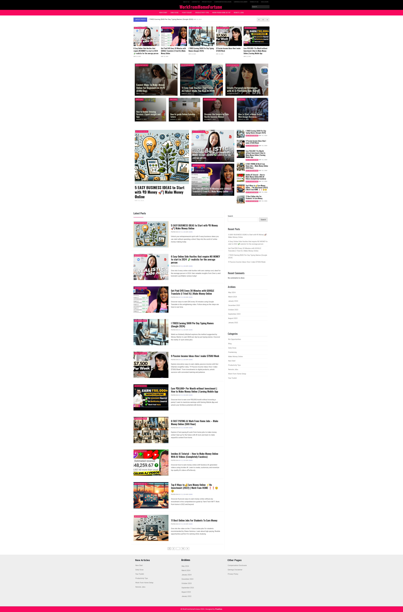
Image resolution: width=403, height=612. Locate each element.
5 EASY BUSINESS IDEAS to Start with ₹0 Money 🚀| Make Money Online (194, 226)
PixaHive (218, 609)
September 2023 (234, 314)
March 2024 (232, 297)
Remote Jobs (239, 12)
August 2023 (232, 318)
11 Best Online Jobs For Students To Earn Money (194, 520)
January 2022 (233, 323)
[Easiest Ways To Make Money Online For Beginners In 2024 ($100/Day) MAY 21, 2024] (156, 80)
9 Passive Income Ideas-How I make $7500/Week (171, 19)
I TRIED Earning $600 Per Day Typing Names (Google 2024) (192, 324)
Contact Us (196, 2)
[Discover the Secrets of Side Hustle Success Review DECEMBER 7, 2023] (218, 109)
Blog (230, 344)
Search (230, 216)
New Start (163, 12)
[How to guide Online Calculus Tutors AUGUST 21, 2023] (184, 109)
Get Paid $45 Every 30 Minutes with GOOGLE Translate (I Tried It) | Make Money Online (192, 292)
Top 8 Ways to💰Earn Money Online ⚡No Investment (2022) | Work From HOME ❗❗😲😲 (194, 488)
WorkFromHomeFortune (200, 6)
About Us (186, 2)
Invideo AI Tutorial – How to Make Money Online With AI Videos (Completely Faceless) (194, 455)
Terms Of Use (254, 2)
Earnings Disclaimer (240, 2)
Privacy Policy (207, 2)
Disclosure (264, 2)
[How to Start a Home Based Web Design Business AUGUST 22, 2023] (252, 109)
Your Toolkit (187, 12)
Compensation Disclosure (222, 2)
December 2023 (234, 305)
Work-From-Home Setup (221, 12)
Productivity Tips (202, 12)
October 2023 (233, 310)
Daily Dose (175, 12)
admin (190, 232)
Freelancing (232, 352)
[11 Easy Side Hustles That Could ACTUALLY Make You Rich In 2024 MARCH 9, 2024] (201, 80)
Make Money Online (235, 357)
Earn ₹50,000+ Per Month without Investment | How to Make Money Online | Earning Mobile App (194, 389)
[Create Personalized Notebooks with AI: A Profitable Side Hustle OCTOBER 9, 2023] (246, 80)
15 (183, 549)
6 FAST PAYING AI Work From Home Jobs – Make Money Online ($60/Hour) (194, 422)
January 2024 (233, 301)
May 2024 (232, 292)
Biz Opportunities (140, 28)
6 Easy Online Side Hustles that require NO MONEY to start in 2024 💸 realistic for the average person (195, 259)
